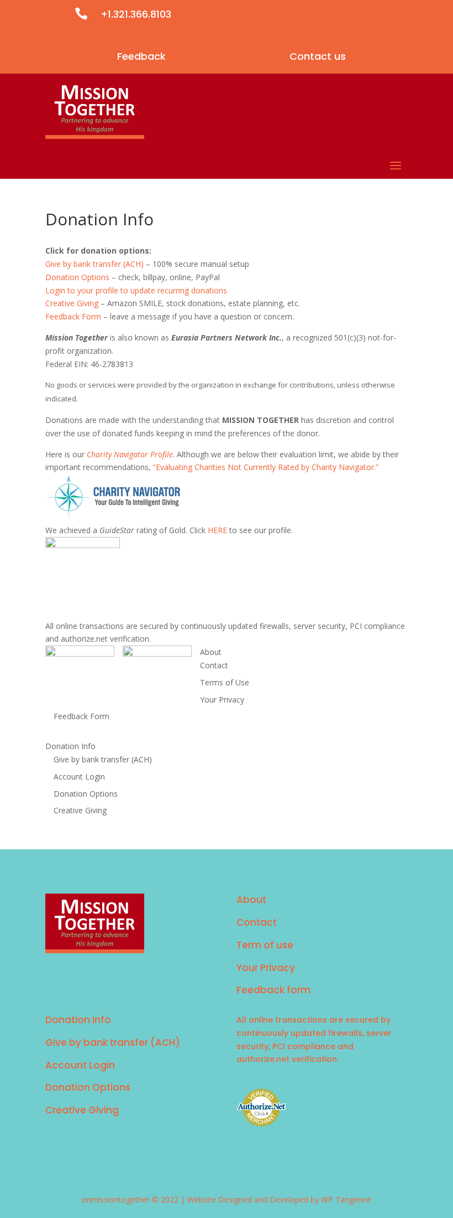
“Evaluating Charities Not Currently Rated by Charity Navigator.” (265, 467)
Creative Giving (71, 303)
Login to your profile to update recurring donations (136, 290)
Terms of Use (224, 682)
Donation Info (70, 746)
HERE (217, 530)
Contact (214, 665)
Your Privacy (222, 699)
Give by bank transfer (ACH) (94, 264)
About (211, 652)
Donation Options (77, 277)
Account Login (79, 776)
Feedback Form (73, 316)
